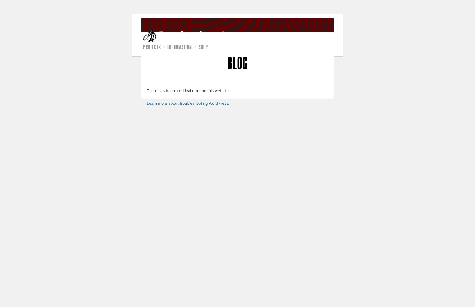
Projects (152, 47)
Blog (237, 63)
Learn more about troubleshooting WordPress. (188, 103)
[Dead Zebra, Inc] (192, 35)
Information (179, 47)
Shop (203, 47)
